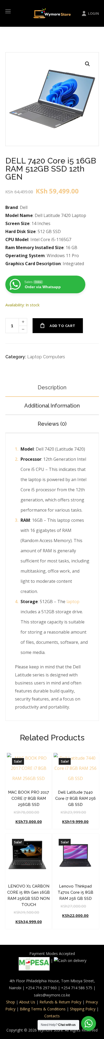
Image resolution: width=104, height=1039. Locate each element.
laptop (72, 601)
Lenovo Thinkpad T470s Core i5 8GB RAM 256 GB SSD (75, 892)
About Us (27, 1001)
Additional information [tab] (52, 405)
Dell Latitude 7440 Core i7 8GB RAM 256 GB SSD (75, 798)
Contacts (52, 1015)
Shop (10, 1001)
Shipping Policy (82, 1008)
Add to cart (62, 326)
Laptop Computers (46, 356)
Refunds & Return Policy (60, 1001)
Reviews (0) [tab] (52, 424)
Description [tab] (52, 387)
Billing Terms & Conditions (43, 1008)
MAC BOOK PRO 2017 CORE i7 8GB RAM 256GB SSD (28, 798)
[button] (87, 64)
